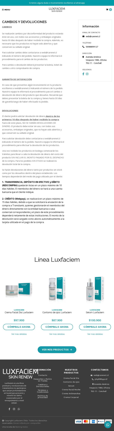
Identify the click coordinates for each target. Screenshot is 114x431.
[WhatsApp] (19, 409)
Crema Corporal (71, 397)
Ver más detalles (19, 334)
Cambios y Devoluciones (42, 385)
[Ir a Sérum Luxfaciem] (95, 288)
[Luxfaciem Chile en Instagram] (87, 74)
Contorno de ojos (71, 382)
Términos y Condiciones (43, 391)
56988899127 (101, 379)
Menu (7, 10)
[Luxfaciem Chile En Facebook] (83, 74)
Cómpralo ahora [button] (19, 327)
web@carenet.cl (93, 36)
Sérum (71, 386)
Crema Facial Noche (71, 390)
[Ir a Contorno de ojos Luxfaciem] (57, 288)
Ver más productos (55, 349)
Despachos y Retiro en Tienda (43, 380)
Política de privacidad (43, 396)
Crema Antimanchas (71, 393)
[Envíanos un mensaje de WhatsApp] (107, 424)
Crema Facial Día (71, 378)
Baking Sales (21, 427)
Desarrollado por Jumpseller (27, 423)
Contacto (42, 375)
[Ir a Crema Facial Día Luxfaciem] (19, 288)
